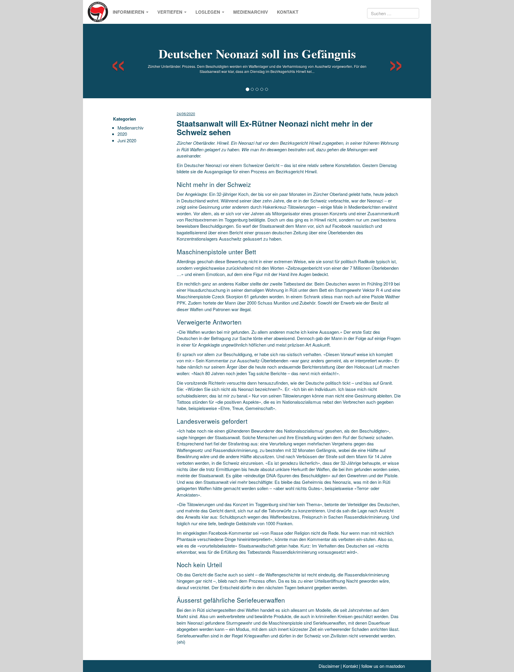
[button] (112, 61)
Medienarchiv (250, 12)
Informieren (129, 12)
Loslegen (208, 12)
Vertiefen (170, 12)
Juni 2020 (126, 140)
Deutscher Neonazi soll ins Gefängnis (257, 53)
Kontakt (287, 12)
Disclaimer (329, 666)
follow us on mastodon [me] (383, 666)
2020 (122, 134)
